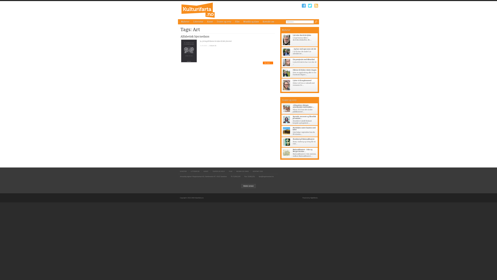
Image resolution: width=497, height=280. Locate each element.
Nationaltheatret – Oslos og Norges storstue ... (302, 150)
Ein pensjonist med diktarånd (304, 59)
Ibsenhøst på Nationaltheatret (303, 139)
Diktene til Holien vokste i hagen (304, 70)
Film (237, 21)
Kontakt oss (268, 21)
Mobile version (248, 186)
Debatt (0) (212, 46)
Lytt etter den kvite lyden (302, 35)
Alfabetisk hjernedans (195, 36)
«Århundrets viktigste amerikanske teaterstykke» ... (303, 106)
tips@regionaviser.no (266, 176)
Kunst (210, 21)
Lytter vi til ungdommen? (302, 80)
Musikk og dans (251, 21)
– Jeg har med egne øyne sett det (304, 49)
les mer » (268, 63)
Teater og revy (224, 21)
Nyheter (185, 21)
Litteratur (198, 21)
